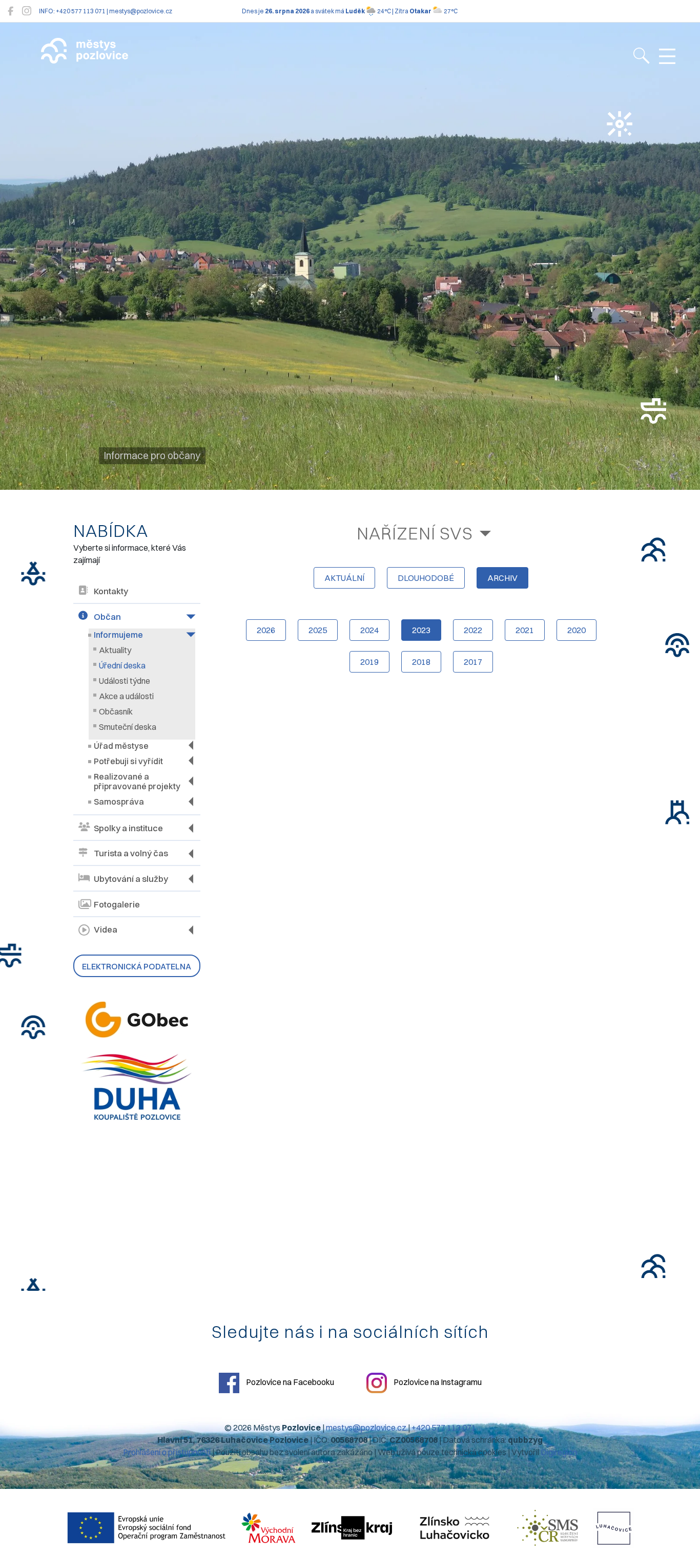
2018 (421, 662)
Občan (107, 617)
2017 (473, 662)
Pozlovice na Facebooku (289, 1382)
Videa (105, 929)
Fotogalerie (117, 904)
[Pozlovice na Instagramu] (26, 11)
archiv (502, 578)
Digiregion (559, 1452)
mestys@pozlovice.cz (366, 1427)
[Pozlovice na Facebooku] (10, 11)
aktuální (344, 578)
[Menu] (667, 57)
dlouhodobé (426, 578)
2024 (369, 630)
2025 (317, 630)
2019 (369, 662)
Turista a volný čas (131, 853)
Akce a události (126, 696)
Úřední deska (122, 665)
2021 (525, 630)
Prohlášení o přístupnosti (167, 1452)
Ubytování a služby (131, 879)
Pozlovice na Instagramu (437, 1382)
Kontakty (111, 591)
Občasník (116, 711)
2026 (266, 630)
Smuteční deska (127, 727)
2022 (473, 630)
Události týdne (124, 681)
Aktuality (115, 650)
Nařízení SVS (415, 533)
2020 (576, 630)
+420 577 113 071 (443, 1427)
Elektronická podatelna (136, 966)
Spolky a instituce (128, 828)
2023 (421, 630)
